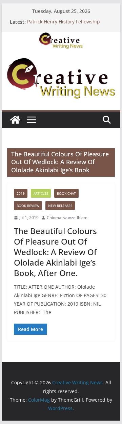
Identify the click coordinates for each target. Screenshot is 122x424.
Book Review (28, 205)
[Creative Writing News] (61, 37)
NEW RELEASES (60, 205)
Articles (41, 193)
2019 (21, 193)
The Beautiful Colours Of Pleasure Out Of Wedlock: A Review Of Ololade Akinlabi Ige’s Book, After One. (55, 252)
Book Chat (66, 193)
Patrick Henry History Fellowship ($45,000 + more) (63, 25)
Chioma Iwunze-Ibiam (67, 217)
